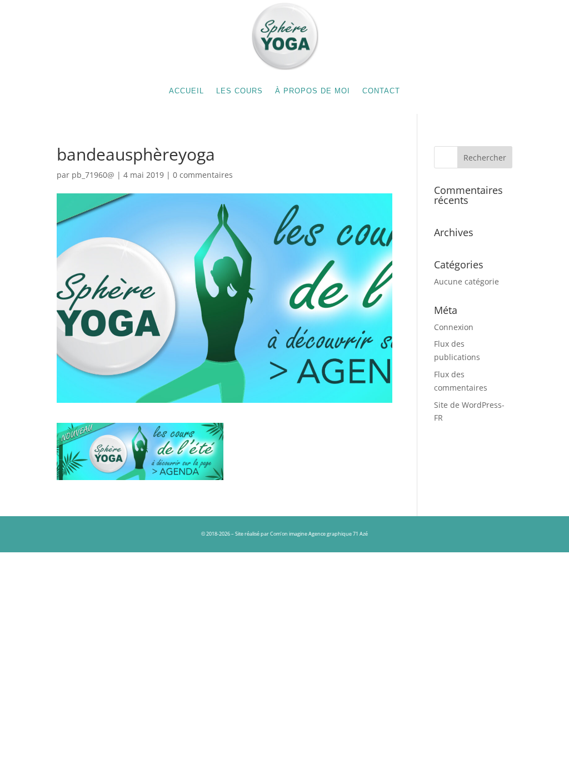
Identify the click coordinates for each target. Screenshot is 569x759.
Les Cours (239, 91)
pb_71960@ (93, 174)
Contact (381, 91)
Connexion (453, 327)
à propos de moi (312, 91)
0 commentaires (203, 174)
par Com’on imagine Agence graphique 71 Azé (314, 533)
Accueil (186, 91)
